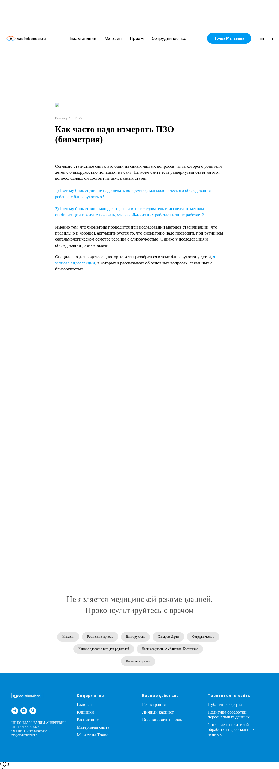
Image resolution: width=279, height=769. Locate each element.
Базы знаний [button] (83, 38)
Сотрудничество (169, 38)
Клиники (85, 712)
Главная (84, 704)
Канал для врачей (138, 661)
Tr (271, 38)
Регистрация (154, 704)
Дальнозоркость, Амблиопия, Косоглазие (170, 649)
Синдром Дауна (168, 637)
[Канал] (14, 710)
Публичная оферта (225, 704)
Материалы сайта (93, 727)
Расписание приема (100, 637)
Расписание (88, 719)
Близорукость (135, 637)
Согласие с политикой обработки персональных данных (231, 729)
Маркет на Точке (92, 735)
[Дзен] (23, 710)
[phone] (32, 710)
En (261, 38)
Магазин (113, 38)
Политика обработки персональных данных (229, 714)
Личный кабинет (158, 712)
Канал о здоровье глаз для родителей (103, 649)
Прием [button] (137, 38)
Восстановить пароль (162, 719)
